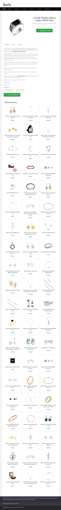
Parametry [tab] (13, 44)
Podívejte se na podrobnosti (19, 51)
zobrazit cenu (45, 30)
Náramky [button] (39, 9)
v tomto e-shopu (21, 76)
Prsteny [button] (24, 9)
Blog (16, 507)
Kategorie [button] (16, 9)
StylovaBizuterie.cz (10, 507)
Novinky (10, 9)
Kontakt (19, 507)
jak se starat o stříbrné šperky (29, 499)
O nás (23, 507)
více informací (12, 95)
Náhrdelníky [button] (47, 9)
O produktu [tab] (7, 44)
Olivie (17, 499)
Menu (4, 9)
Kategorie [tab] (20, 44)
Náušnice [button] (31, 9)
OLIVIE (46, 23)
